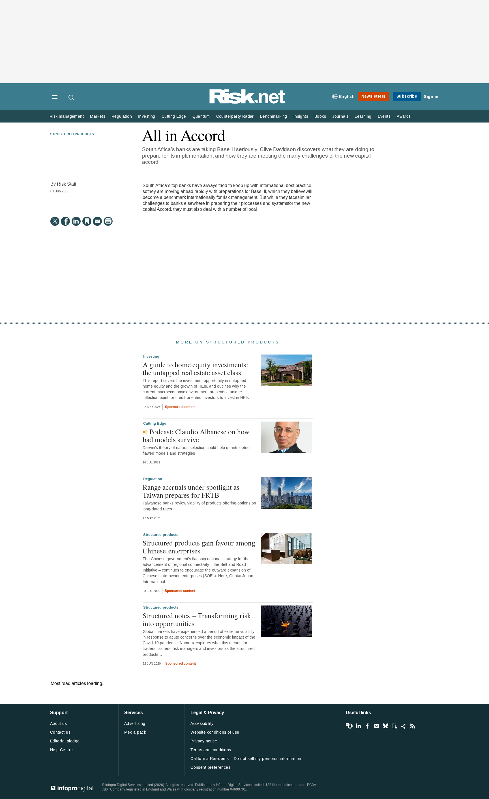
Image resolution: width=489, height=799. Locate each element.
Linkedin (358, 726)
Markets (97, 116)
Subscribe (406, 96)
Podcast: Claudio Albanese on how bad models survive (196, 435)
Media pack (135, 732)
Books (320, 116)
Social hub (403, 726)
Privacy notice (203, 741)
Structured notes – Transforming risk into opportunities (197, 619)
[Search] (71, 97)
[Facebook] (65, 221)
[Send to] (97, 221)
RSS (412, 726)
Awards (404, 116)
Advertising (134, 723)
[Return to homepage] (247, 103)
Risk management (67, 116)
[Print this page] (108, 221)
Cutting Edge (174, 116)
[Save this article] (86, 221)
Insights (300, 116)
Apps (394, 726)
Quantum (201, 116)
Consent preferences (210, 767)
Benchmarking (273, 116)
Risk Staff (66, 184)
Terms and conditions (210, 750)
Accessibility (201, 723)
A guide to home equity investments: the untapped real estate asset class (195, 368)
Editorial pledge (65, 741)
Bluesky (385, 726)
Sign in (431, 97)
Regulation (121, 116)
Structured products (72, 134)
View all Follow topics (349, 726)
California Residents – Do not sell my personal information (245, 758)
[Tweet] (54, 221)
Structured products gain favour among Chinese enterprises (199, 547)
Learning (363, 116)
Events (384, 116)
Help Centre (61, 750)
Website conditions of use (214, 732)
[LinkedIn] (76, 221)
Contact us (60, 732)
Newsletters (373, 96)
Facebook (367, 726)
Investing (146, 116)
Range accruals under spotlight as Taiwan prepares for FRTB (191, 491)
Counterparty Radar (235, 116)
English (347, 97)
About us (58, 723)
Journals (340, 116)
